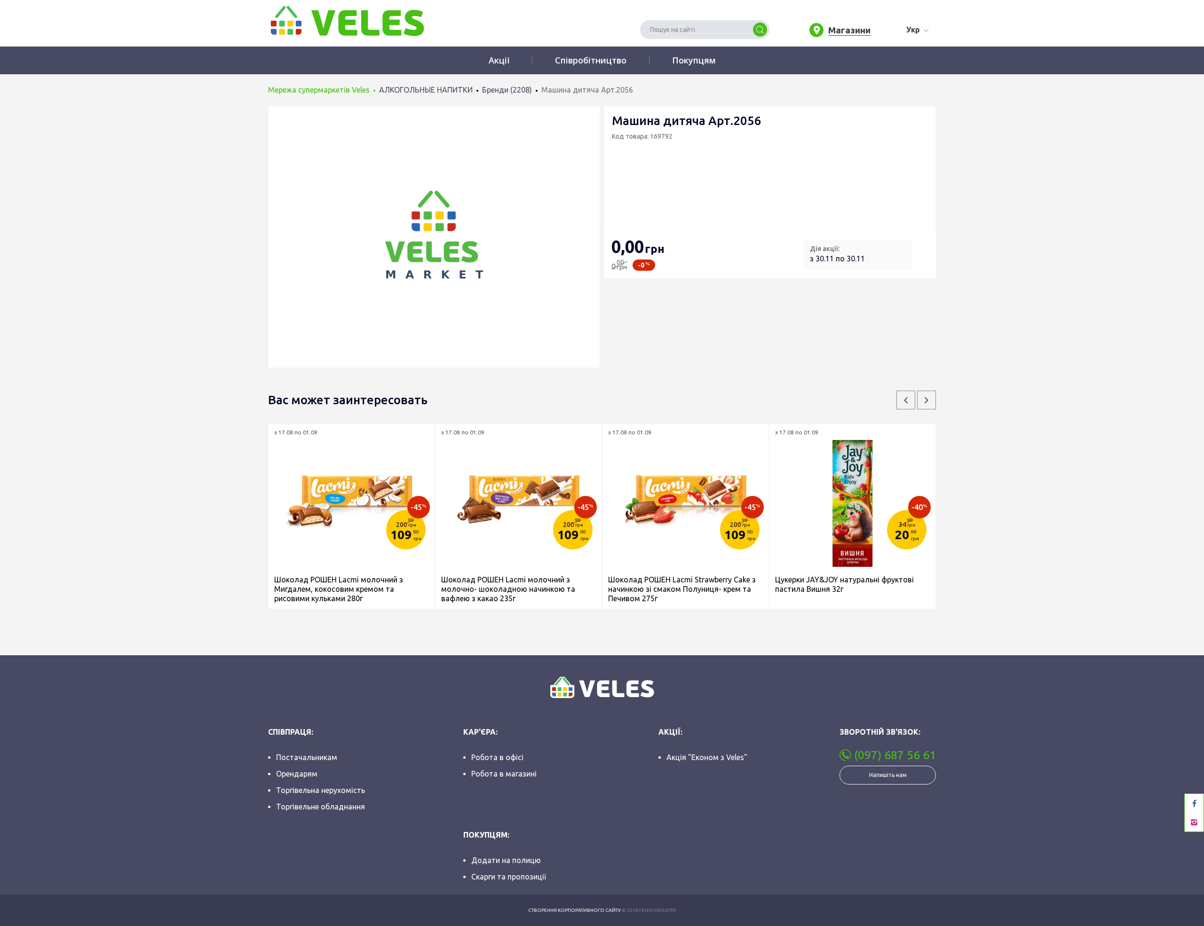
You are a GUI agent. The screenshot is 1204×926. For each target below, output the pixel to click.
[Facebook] (1194, 803)
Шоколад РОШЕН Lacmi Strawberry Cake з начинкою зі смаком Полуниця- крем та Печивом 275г (682, 589)
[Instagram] (1194, 822)
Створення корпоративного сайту (574, 910)
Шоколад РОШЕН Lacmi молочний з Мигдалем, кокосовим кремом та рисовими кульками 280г (338, 589)
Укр (913, 29)
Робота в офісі (497, 757)
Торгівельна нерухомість (320, 790)
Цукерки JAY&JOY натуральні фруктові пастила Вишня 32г (844, 584)
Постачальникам (306, 757)
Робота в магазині (504, 773)
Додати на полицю (506, 860)
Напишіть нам (888, 775)
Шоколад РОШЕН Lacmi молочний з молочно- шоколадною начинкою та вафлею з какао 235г (508, 589)
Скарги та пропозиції (508, 876)
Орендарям (296, 773)
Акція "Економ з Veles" (706, 757)
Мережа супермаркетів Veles (319, 90)
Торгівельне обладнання (320, 806)
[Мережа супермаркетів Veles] (346, 20)
